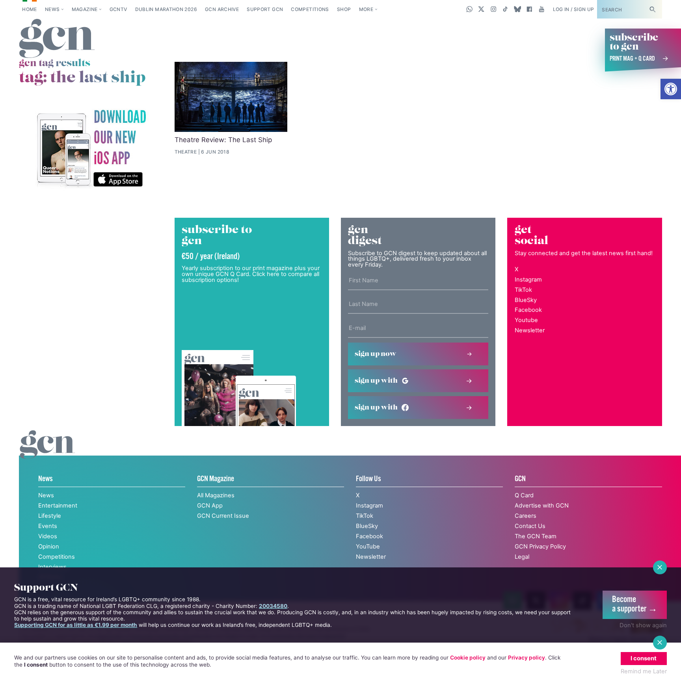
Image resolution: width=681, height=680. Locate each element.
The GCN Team (535, 536)
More (366, 9)
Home (29, 9)
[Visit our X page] (481, 9)
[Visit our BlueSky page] (517, 9)
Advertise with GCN (542, 505)
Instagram (528, 279)
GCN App (210, 505)
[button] (671, 89)
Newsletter (530, 330)
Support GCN (265, 9)
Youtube (526, 320)
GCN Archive (222, 9)
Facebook (528, 309)
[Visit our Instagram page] (494, 9)
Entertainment (57, 505)
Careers (525, 515)
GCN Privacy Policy (540, 546)
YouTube (368, 546)
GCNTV (118, 9)
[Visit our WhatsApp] (469, 9)
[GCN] (47, 452)
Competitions (310, 9)
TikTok (523, 289)
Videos (47, 536)
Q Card (524, 495)
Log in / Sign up (573, 9)
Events (47, 526)
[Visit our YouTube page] (541, 9)
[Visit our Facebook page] (529, 9)
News (52, 9)
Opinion (48, 546)
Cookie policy (468, 657)
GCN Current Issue (223, 515)
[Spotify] (91, 149)
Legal (522, 556)
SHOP (344, 9)
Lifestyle (49, 515)
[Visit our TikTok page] (505, 9)
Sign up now (375, 354)
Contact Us (530, 526)
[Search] (652, 9)
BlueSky (526, 300)
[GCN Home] (57, 39)
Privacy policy (526, 657)
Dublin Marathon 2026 (166, 9)
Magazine (85, 9)
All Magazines (215, 495)
